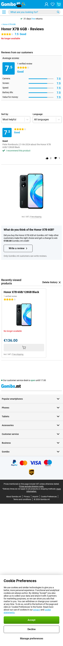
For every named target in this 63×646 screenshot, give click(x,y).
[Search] (58, 12)
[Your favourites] (53, 4)
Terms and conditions (22, 499)
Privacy (27, 497)
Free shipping (35, 217)
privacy (36, 609)
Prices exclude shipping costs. (31, 486)
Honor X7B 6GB (9, 24)
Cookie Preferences (49, 497)
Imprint (35, 497)
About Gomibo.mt (13, 497)
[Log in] (46, 4)
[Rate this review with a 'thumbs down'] (55, 158)
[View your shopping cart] (59, 4)
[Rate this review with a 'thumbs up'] (47, 158)
